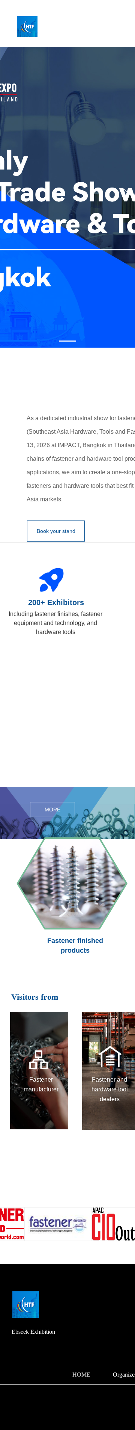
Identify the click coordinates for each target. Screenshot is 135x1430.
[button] (67, 341)
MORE (52, 810)
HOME (81, 1374)
